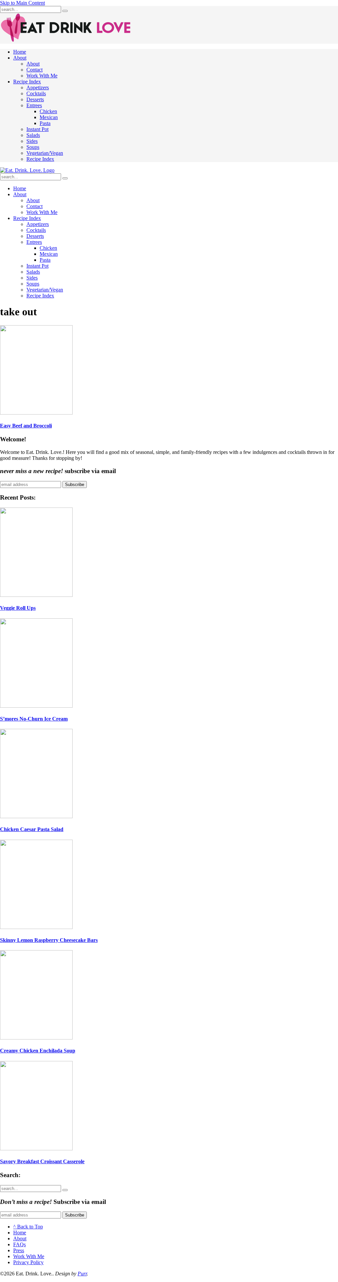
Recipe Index (27, 81)
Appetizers (37, 87)
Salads (33, 135)
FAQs (19, 1244)
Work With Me (41, 75)
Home (19, 52)
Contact (34, 69)
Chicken (48, 111)
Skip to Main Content (22, 3)
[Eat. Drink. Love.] (27, 170)
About (19, 58)
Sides (32, 141)
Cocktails (36, 93)
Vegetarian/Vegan (44, 153)
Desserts (35, 99)
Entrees (34, 105)
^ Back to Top (28, 1226)
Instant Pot (37, 129)
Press (18, 1250)
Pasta (45, 123)
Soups (32, 147)
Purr (82, 1273)
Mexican (49, 117)
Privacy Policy (28, 1262)
